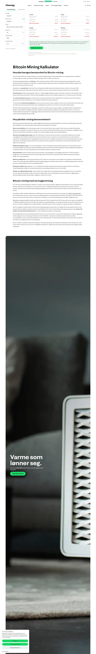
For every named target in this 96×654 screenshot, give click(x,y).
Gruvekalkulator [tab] (11, 9)
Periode (7, 13)
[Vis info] (24, 30)
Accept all (15, 641)
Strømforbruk (9, 35)
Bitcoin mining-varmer (75, 193)
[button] (88, 5)
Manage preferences (15, 647)
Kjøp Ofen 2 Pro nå (17, 473)
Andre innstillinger (10, 48)
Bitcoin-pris (8, 18)
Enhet (7, 24)
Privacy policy (5, 651)
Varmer (29, 5)
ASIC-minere (44, 161)
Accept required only (15, 644)
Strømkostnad (9, 41)
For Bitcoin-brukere (38, 5)
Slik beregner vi (31, 55)
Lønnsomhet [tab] (21, 9)
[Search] (85, 5)
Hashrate (8, 30)
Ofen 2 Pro (35, 111)
